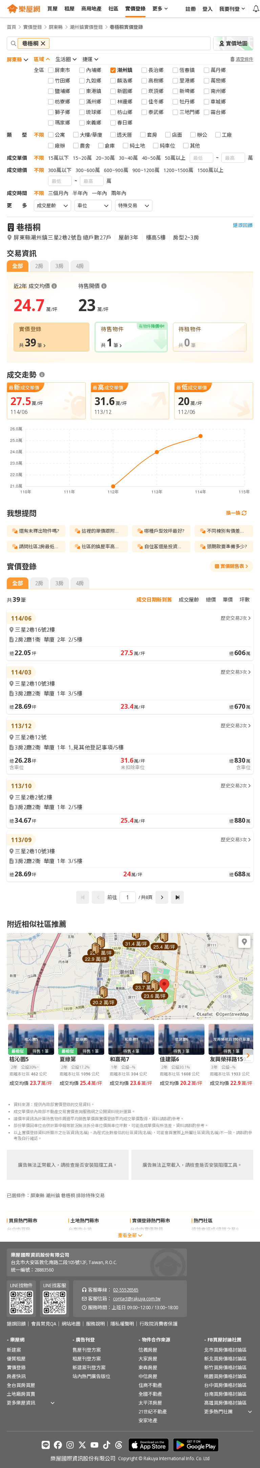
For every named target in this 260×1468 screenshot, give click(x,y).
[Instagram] (70, 1445)
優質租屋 (16, 1358)
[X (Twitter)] (82, 1445)
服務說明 (95, 1323)
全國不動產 (150, 1394)
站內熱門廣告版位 (91, 1376)
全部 (17, 266)
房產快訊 (16, 1376)
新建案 (14, 1350)
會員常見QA (43, 1323)
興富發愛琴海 (206, 1238)
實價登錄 (32, 27)
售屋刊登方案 (86, 1350)
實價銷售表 (232, 566)
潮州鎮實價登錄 (86, 27)
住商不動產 (150, 1385)
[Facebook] (58, 1445)
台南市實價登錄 (146, 1238)
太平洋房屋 (150, 1402)
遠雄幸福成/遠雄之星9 (215, 1229)
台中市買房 (18, 1229)
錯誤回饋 (243, 225)
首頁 (11, 27)
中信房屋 (147, 1376)
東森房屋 (147, 1367)
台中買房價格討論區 (225, 1385)
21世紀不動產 (152, 1411)
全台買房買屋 (21, 1385)
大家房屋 (147, 1358)
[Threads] (119, 1445)
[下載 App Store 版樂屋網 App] (148, 1445)
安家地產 (147, 1420)
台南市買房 (18, 1238)
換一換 (233, 513)
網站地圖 (71, 1323)
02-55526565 (125, 1289)
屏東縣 (56, 27)
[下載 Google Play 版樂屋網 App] (196, 1445)
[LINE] (46, 1445)
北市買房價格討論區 (225, 1350)
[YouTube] (94, 1445)
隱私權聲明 (122, 1323)
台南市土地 (80, 1229)
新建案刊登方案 (89, 1367)
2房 (39, 266)
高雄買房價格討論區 (225, 1402)
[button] (164, 985)
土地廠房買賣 (21, 1394)
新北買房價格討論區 (225, 1358)
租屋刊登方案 (86, 1358)
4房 (80, 266)
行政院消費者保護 (158, 1323)
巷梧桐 (28, 227)
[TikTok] (107, 1445)
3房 (60, 266)
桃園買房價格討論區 (225, 1376)
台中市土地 (80, 1238)
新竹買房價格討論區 (225, 1367)
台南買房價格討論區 (225, 1394)
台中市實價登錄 (146, 1229)
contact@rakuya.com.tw (136, 1298)
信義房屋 (147, 1350)
